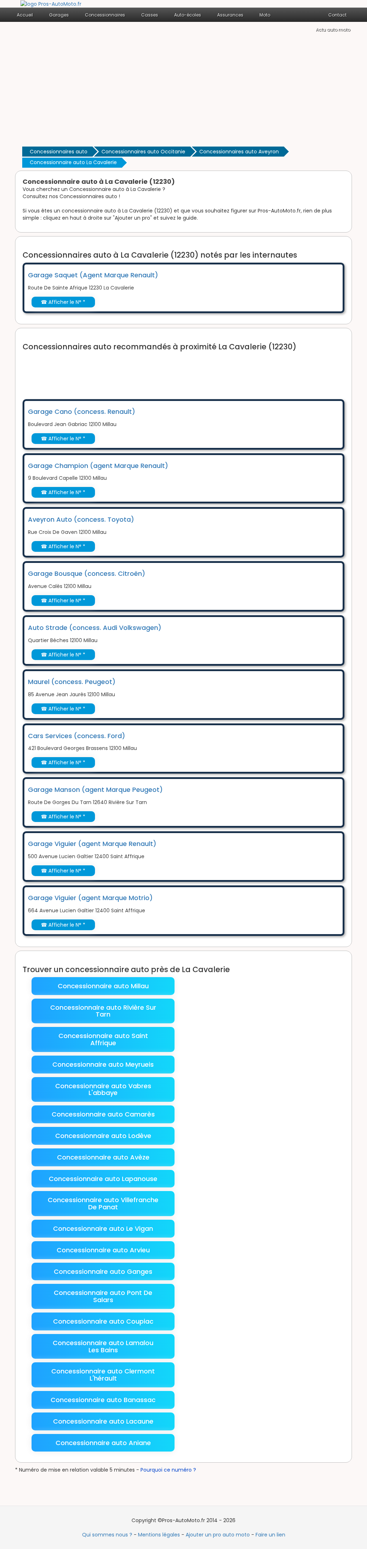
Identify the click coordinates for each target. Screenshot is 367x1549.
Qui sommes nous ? (107, 1534)
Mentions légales (159, 1534)
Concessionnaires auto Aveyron (239, 151)
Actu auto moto (333, 30)
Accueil (25, 15)
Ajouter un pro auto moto (218, 1534)
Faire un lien (270, 1534)
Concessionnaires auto (58, 151)
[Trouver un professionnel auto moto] (50, 3)
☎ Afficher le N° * (63, 302)
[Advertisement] (183, 91)
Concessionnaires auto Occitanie (143, 151)
